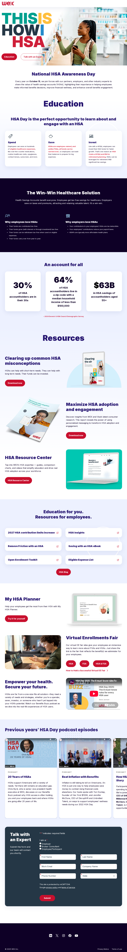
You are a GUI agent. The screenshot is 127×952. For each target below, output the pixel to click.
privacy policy (52, 887)
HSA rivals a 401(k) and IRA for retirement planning (102, 154)
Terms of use (117, 949)
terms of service (68, 887)
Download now (15, 383)
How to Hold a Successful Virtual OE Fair (85, 670)
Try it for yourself (16, 618)
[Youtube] (76, 935)
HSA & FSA (101, 663)
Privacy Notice (103, 949)
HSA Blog (63, 572)
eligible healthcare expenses (22, 149)
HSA (71, 663)
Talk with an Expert (33, 57)
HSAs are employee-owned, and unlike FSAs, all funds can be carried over (62, 149)
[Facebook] (70, 935)
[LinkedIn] (50, 935)
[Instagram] (63, 935)
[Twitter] (57, 935)
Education (9, 57)
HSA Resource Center (18, 480)
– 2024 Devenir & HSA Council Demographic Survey (63, 316)
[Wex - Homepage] (63, 3)
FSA (84, 663)
